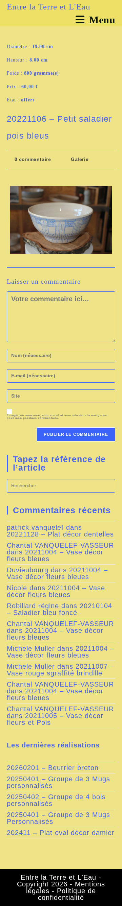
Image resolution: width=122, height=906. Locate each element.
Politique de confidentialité (67, 894)
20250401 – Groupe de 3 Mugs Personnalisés (58, 818)
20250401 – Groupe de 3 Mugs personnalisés (58, 782)
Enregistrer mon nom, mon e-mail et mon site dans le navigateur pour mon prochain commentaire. (57, 417)
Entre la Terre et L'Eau (48, 6)
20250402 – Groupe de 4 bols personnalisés (56, 800)
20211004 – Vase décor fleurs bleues (55, 555)
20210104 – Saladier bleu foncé (59, 609)
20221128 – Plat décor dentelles (60, 534)
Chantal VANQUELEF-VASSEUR (60, 545)
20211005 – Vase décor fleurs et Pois (55, 719)
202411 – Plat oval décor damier (61, 832)
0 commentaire (33, 159)
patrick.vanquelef (35, 527)
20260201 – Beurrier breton (53, 767)
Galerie (79, 159)
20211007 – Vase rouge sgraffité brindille (60, 670)
